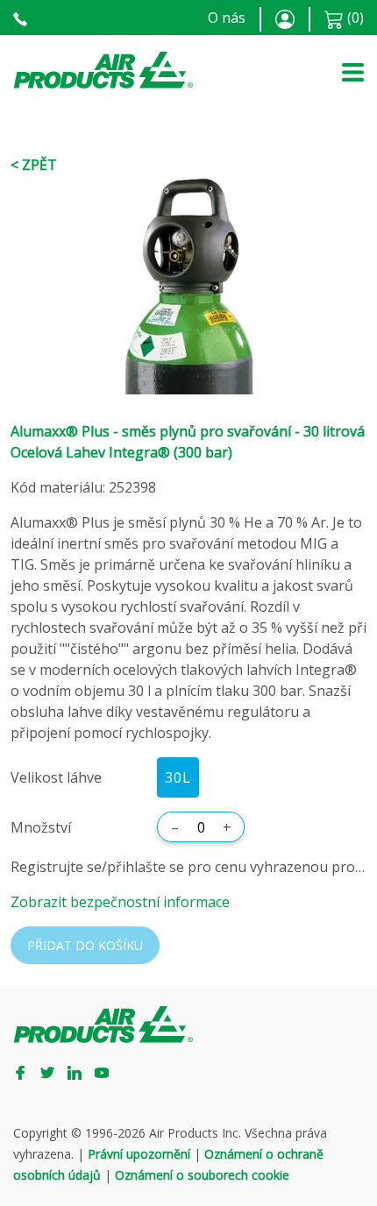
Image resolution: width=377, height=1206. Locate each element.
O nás (226, 17)
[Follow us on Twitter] (54, 1072)
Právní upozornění (139, 1154)
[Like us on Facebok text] (26, 1072)
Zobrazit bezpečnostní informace (120, 902)
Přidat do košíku (85, 945)
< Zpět (34, 164)
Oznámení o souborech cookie (202, 1175)
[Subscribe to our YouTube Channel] (108, 1072)
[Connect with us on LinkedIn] (81, 1072)
